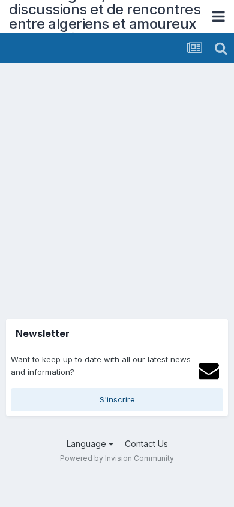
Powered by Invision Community (117, 458)
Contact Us (146, 444)
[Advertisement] (117, 186)
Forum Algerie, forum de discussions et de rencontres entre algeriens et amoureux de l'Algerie (104, 16)
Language (88, 444)
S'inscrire (117, 399)
